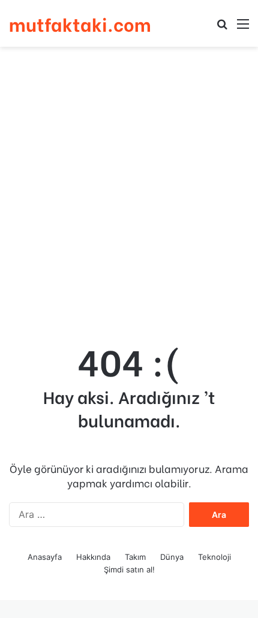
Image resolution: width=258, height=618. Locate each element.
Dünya (172, 557)
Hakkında (93, 557)
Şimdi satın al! (129, 569)
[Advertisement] (129, 187)
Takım (135, 557)
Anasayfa (45, 557)
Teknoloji (214, 557)
